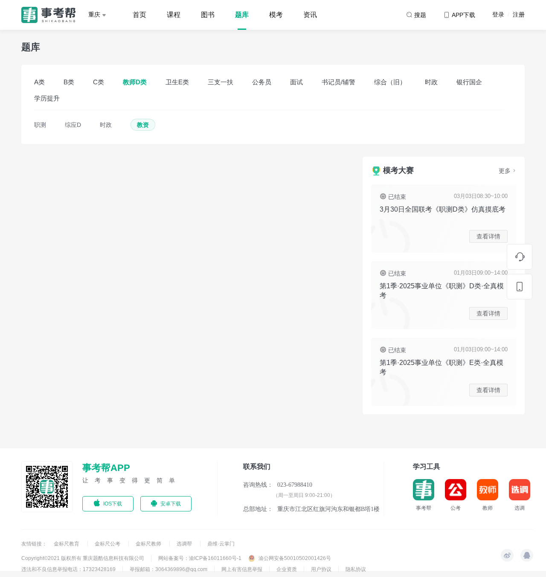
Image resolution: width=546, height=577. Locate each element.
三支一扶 (220, 82)
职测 (40, 124)
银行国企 (469, 82)
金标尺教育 (67, 544)
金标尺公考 (108, 544)
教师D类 (135, 82)
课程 (173, 14)
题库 (242, 14)
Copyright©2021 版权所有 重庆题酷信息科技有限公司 (82, 558)
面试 (296, 82)
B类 (69, 82)
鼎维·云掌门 (221, 544)
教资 (143, 124)
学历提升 (47, 98)
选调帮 (185, 544)
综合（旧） (390, 82)
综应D (73, 124)
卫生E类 (177, 82)
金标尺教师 (149, 544)
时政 (431, 82)
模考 (276, 14)
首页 (139, 14)
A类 (39, 82)
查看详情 (488, 236)
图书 (208, 14)
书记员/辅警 (338, 82)
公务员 (261, 82)
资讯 (310, 14)
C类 (98, 82)
